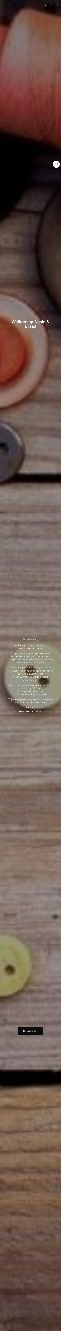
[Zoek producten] (56, 164)
